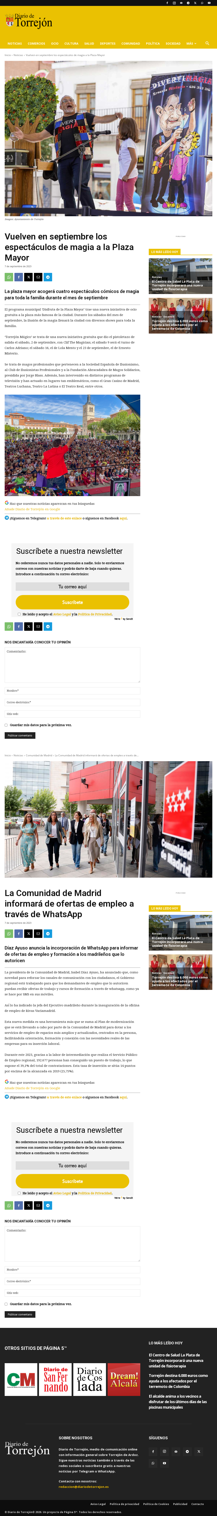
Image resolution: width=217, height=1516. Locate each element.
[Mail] (181, 3)
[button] (207, 44)
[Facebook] (167, 3)
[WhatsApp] (202, 3)
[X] (195, 3)
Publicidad (180, 1504)
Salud (89, 43)
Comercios (36, 43)
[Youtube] (209, 3)
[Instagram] (174, 3)
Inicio (8, 55)
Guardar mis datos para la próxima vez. (41, 725)
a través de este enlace (64, 518)
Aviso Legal (62, 614)
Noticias (15, 43)
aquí (123, 518)
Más (189, 43)
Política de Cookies (156, 1504)
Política (153, 43)
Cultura (71, 43)
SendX (129, 618)
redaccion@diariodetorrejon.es (84, 1487)
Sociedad (173, 43)
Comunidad (130, 43)
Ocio (54, 43)
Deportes (107, 43)
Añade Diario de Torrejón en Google (32, 509)
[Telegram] (188, 3)
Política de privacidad (124, 1504)
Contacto (197, 1504)
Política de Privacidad (95, 614)
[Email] (38, 277)
